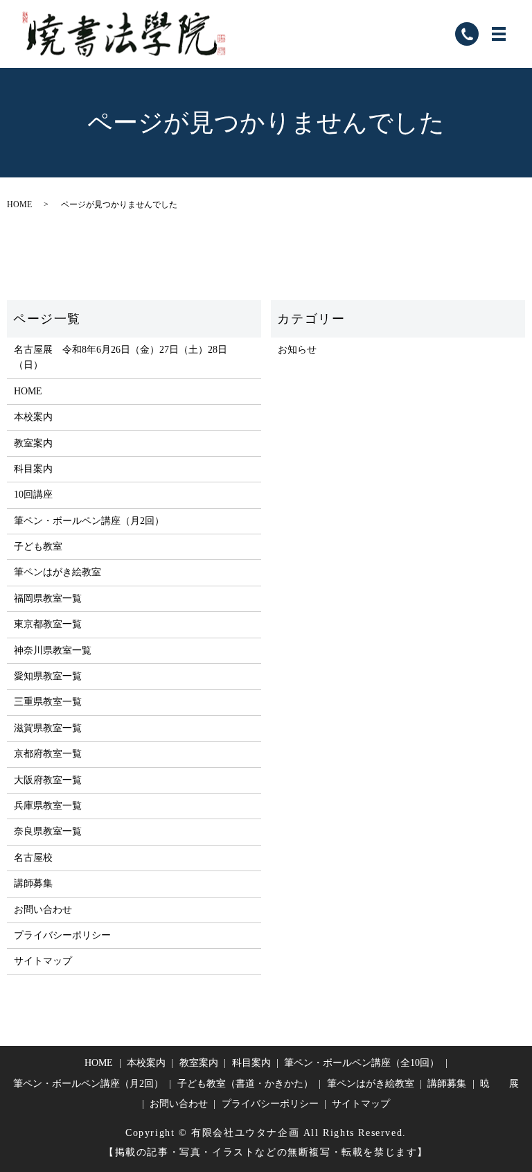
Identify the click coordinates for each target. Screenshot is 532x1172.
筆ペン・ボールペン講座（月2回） (89, 521)
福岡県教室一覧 (48, 598)
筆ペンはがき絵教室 (57, 572)
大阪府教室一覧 (48, 780)
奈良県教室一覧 (48, 831)
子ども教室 (38, 546)
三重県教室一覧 (48, 702)
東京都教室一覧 (48, 624)
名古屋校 (33, 857)
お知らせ (297, 349)
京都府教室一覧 (48, 754)
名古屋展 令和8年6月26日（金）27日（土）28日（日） (120, 357)
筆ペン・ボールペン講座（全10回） (361, 1063)
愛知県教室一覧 (48, 676)
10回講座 (33, 494)
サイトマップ (43, 961)
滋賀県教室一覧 (48, 728)
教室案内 (33, 443)
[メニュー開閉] (499, 34)
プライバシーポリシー (62, 935)
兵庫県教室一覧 (48, 806)
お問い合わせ (43, 909)
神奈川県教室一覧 (52, 650)
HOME (19, 204)
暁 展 (499, 1083)
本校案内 (33, 417)
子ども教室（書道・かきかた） (245, 1083)
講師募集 (33, 883)
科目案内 (33, 469)
